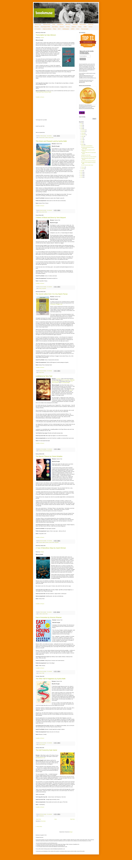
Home (55, 819)
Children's (74, 26)
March (82, 144)
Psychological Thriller (45, 26)
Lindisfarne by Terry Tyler (44, 376)
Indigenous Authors (47, 28)
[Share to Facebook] (58, 136)
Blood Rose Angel (55, 381)
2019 (81, 128)
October (82, 133)
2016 (81, 173)
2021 (81, 125)
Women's (37, 26)
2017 (81, 172)
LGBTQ (72, 28)
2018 (81, 170)
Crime (53, 24)
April (82, 142)
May (82, 141)
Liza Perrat (58, 378)
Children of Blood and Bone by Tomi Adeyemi (51, 217)
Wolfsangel (72, 379)
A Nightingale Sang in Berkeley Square (43, 92)
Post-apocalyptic (84, 28)
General (90, 26)
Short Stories (55, 26)
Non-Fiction (67, 24)
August (82, 136)
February (83, 167)
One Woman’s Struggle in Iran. (56, 304)
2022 (81, 123)
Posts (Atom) (43, 821)
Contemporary (60, 24)
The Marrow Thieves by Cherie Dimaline (49, 456)
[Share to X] (56, 136)
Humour (68, 26)
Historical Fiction (46, 24)
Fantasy (80, 26)
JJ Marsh (42, 37)
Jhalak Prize (90, 24)
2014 (81, 177)
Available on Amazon (40, 97)
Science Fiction (51, 542)
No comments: (49, 135)
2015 (81, 175)
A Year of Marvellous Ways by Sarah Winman (51, 548)
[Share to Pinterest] (59, 136)
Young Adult (75, 24)
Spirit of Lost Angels (65, 379)
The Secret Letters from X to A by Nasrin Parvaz (52, 294)
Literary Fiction (38, 24)
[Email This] (54, 136)
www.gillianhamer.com (40, 757)
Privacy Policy (39, 826)
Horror (77, 28)
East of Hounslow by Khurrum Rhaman (49, 617)
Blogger (71, 831)
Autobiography (66, 28)
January (82, 168)
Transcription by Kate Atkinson (46, 35)
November (83, 131)
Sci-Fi (59, 28)
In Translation (38, 28)
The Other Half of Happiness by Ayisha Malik (50, 679)
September (83, 134)
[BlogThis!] (55, 136)
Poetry (54, 28)
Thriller (85, 26)
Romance (62, 26)
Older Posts (72, 819)
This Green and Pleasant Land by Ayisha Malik (51, 141)
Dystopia (40, 450)
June (82, 139)
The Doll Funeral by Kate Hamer (46, 750)
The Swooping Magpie (65, 382)
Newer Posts (38, 819)
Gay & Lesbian (83, 24)
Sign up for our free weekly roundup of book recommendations (87, 52)
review (70, 390)
